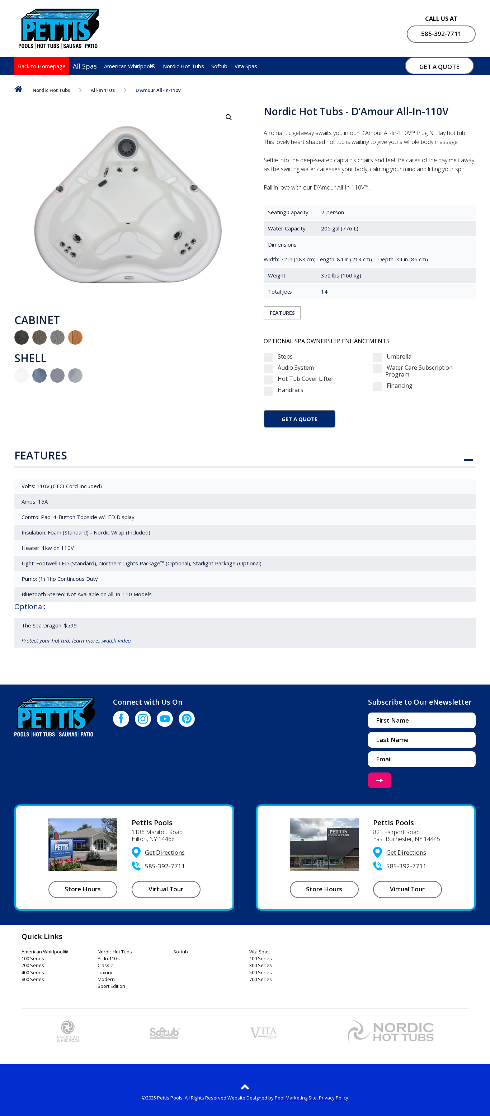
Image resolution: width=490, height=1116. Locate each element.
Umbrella (398, 356)
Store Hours (83, 889)
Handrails (289, 390)
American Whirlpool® (130, 66)
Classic (105, 965)
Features (282, 312)
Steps (284, 356)
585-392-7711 (441, 33)
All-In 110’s (103, 90)
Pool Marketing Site (296, 1097)
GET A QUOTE (439, 66)
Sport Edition (111, 986)
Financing (399, 385)
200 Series (33, 965)
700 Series (260, 979)
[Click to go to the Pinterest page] (187, 719)
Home (18, 90)
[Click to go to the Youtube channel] (165, 719)
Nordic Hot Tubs (183, 66)
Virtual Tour (166, 889)
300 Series (260, 965)
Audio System (295, 367)
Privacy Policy (333, 1097)
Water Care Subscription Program (419, 371)
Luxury (105, 973)
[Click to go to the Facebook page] (121, 719)
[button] (228, 117)
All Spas (85, 66)
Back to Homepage (42, 66)
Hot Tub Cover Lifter (305, 378)
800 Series (33, 979)
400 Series (33, 973)
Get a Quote (299, 418)
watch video (116, 640)
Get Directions (165, 852)
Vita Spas (246, 66)
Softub (219, 66)
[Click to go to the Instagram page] (143, 719)
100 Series (33, 959)
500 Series (260, 973)
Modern (106, 979)
